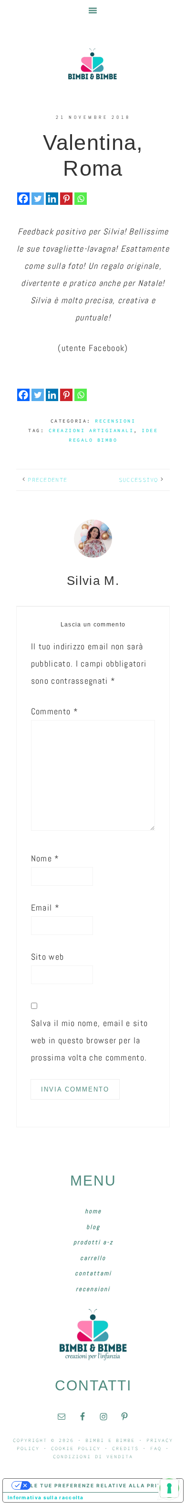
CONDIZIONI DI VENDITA (93, 1456)
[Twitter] (37, 198)
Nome (45, 858)
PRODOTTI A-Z (93, 1242)
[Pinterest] (66, 198)
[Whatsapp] (80, 198)
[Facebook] (23, 198)
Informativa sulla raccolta (46, 1497)
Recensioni (115, 421)
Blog (93, 1227)
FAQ (156, 1448)
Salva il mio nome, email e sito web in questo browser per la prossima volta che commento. (89, 1040)
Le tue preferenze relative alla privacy (103, 1485)
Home (93, 1211)
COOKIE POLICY (76, 1448)
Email (45, 907)
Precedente (47, 479)
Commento (54, 711)
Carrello (93, 1258)
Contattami (93, 1273)
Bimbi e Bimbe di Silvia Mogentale (93, 64)
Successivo (138, 479)
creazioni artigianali (91, 430)
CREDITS (125, 1448)
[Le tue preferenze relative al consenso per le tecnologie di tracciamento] (169, 1488)
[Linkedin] (52, 198)
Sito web (47, 956)
